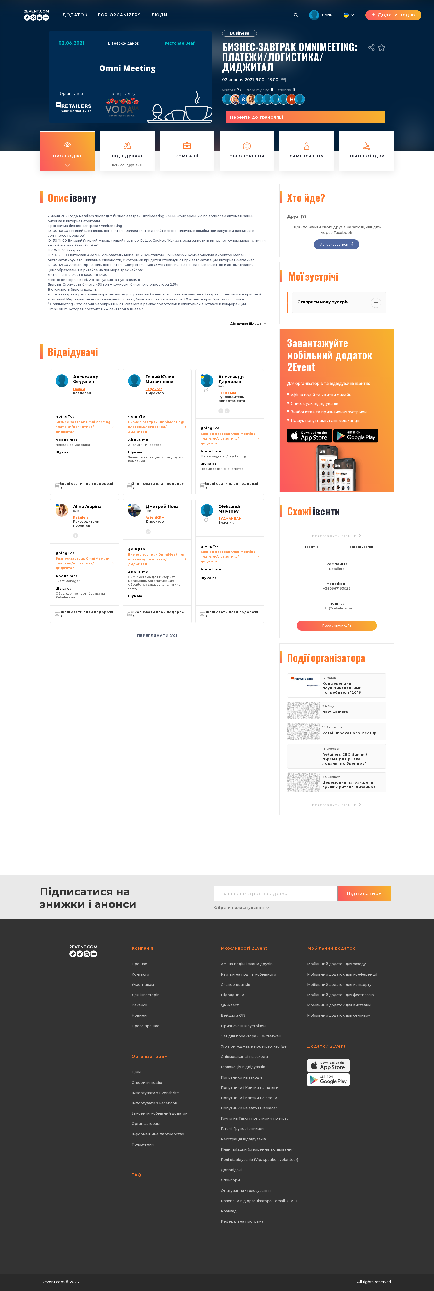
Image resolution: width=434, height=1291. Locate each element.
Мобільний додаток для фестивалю (340, 995)
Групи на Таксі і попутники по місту (254, 1118)
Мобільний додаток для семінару (338, 1015)
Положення (143, 1144)
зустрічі (313, 276)
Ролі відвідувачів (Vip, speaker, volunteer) (259, 1159)
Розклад (229, 1211)
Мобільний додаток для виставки (339, 1005)
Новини (139, 1015)
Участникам (143, 984)
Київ (221, 386)
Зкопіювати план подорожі (86, 484)
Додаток (75, 15)
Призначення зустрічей (243, 1026)
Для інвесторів (145, 995)
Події (326, 657)
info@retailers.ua (336, 608)
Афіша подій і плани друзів (247, 964)
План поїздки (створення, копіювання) (257, 1149)
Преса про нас (145, 1026)
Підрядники (232, 995)
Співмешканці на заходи (244, 1056)
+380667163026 (337, 588)
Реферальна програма (242, 1221)
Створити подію (147, 1082)
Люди (159, 15)
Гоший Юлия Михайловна (160, 379)
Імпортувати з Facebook (154, 1103)
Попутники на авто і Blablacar (249, 1108)
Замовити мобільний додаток (159, 1113)
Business (239, 33)
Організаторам (146, 1123)
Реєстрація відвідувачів (243, 1139)
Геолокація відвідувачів (243, 1067)
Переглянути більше (335, 805)
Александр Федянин (85, 379)
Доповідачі (231, 1170)
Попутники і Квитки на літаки (249, 1098)
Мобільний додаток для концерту (339, 984)
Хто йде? (306, 197)
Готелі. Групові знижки (242, 1128)
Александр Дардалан (231, 379)
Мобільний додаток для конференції (342, 974)
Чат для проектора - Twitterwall (251, 1036)
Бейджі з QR (233, 1015)
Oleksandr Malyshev (229, 509)
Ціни (136, 1072)
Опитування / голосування (246, 1190)
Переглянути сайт (336, 625)
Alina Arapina (87, 506)
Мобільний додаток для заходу (336, 964)
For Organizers (119, 15)
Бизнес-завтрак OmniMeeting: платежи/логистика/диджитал (84, 427)
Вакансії (139, 1005)
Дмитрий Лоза (162, 506)
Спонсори (230, 1180)
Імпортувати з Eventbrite (155, 1093)
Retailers (337, 569)
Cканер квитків (235, 984)
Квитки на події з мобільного (248, 974)
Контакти (140, 974)
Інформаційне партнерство (158, 1134)
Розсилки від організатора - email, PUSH (259, 1201)
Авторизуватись (334, 244)
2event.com (53, 1282)
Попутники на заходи (241, 1077)
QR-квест (230, 1005)
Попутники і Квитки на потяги (249, 1087)
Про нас (139, 964)
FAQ (136, 1175)
